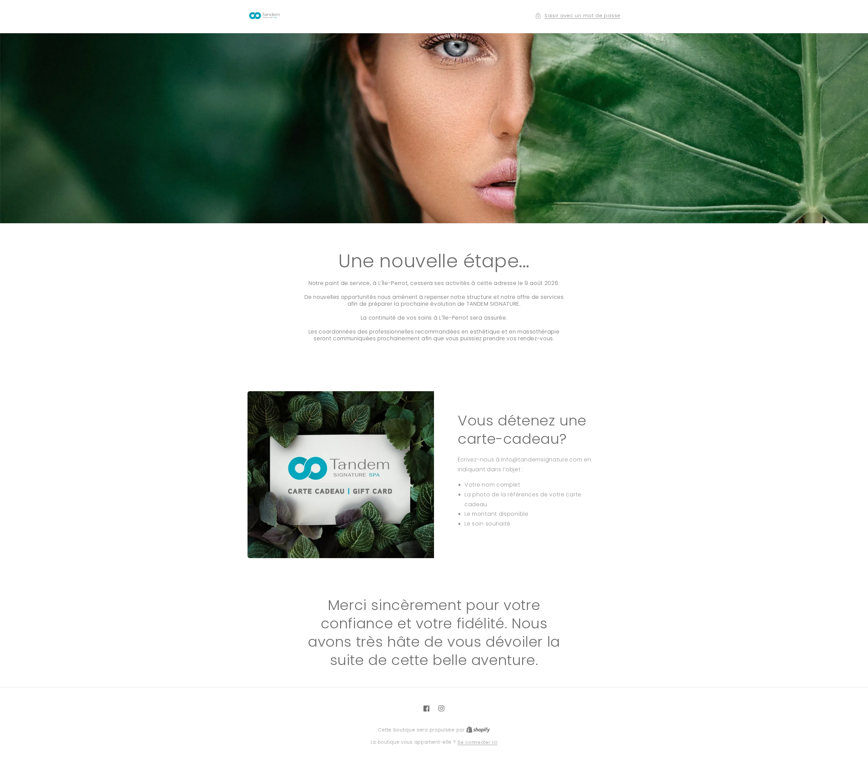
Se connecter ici (477, 742)
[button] (577, 16)
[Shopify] (478, 730)
